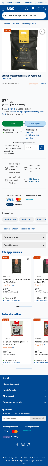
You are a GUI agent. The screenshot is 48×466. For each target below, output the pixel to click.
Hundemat (16, 24)
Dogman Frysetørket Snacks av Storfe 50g (16, 280)
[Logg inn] (26, 8)
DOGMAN (6, 338)
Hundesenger (10, 219)
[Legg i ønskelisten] (42, 32)
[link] (37, 84)
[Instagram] (29, 444)
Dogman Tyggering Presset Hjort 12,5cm (16, 343)
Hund (7, 24)
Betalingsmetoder (14, 195)
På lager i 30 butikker (12, 300)
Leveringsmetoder (33, 195)
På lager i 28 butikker (12, 362)
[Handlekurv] (44, 8)
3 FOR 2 (11, 109)
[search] (4, 15)
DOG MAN (6, 78)
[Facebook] (17, 444)
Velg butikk (30, 132)
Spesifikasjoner (28, 229)
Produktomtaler (10, 229)
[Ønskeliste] (39, 8)
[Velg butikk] (33, 8)
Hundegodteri (29, 24)
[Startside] (15, 8)
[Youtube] (23, 444)
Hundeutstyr (26, 219)
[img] (16, 285)
